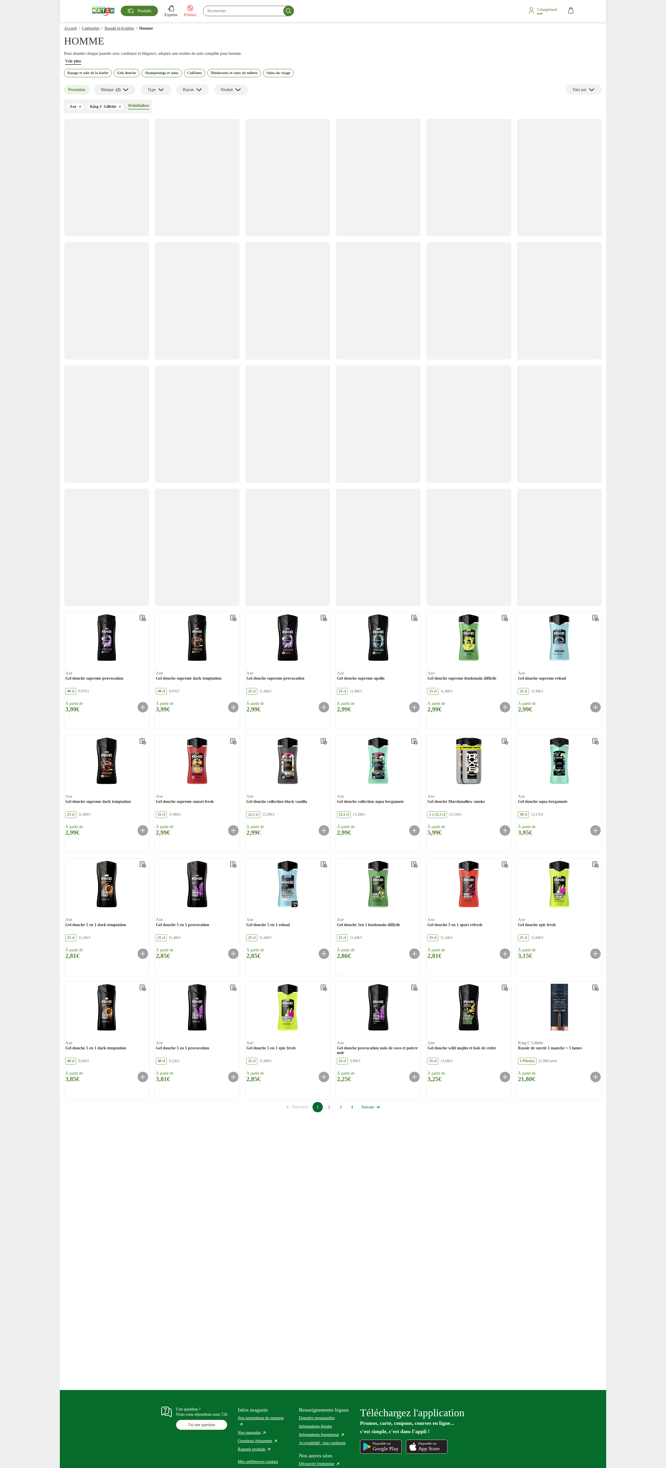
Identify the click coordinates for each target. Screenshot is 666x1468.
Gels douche (126, 73)
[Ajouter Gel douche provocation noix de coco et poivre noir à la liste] (414, 988)
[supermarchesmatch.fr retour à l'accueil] (103, 11)
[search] (248, 11)
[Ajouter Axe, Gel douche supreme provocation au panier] (143, 707)
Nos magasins (252, 1432)
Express (170, 14)
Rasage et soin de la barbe (87, 73)
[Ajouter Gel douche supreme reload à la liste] (595, 618)
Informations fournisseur (322, 1434)
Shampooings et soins (161, 73)
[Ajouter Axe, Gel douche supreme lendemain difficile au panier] (505, 707)
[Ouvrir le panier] (571, 11)
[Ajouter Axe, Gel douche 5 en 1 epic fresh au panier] (324, 1077)
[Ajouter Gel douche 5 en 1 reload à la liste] (324, 864)
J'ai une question (201, 1424)
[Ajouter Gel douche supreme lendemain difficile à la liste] (505, 618)
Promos (190, 14)
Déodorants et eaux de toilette (234, 73)
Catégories (90, 28)
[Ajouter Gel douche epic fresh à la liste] (595, 864)
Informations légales (315, 1426)
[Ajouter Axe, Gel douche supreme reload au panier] (595, 707)
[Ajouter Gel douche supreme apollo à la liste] (414, 618)
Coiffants (194, 73)
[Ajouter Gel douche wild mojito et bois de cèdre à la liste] (505, 988)
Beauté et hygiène (119, 28)
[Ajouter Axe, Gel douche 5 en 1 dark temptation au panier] (143, 954)
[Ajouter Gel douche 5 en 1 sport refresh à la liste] (505, 864)
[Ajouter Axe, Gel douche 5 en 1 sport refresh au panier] (505, 954)
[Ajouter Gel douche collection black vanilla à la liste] (324, 741)
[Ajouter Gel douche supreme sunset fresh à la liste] (233, 741)
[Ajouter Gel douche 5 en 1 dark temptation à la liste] (143, 864)
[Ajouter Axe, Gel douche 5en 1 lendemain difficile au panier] (414, 954)
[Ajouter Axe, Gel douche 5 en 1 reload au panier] (324, 954)
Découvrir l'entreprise (319, 1463)
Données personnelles (317, 1418)
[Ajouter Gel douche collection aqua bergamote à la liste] (414, 741)
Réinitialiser (138, 105)
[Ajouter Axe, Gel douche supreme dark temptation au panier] (233, 707)
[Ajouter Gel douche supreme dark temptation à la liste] (233, 618)
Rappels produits (254, 1449)
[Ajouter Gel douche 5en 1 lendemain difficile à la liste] (414, 864)
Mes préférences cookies (258, 1461)
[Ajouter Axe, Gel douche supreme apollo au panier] (414, 707)
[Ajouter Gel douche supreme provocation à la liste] (143, 618)
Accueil (70, 28)
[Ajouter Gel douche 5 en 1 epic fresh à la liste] (324, 988)
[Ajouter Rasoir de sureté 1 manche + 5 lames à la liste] (595, 988)
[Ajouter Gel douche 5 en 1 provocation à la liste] (233, 864)
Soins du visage (278, 73)
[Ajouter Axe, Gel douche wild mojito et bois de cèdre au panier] (505, 1077)
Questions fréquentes (258, 1441)
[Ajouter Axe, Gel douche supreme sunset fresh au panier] (233, 830)
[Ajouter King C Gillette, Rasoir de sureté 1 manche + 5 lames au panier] (595, 1077)
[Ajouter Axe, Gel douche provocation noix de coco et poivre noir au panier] (414, 1077)
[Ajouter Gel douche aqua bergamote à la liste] (595, 741)
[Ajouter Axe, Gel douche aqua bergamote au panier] (595, 830)
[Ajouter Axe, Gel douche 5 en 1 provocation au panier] (233, 954)
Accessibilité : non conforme (322, 1443)
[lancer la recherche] (288, 11)
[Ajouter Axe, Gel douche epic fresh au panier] (595, 954)
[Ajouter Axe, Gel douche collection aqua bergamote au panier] (414, 830)
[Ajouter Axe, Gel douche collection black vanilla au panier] (324, 830)
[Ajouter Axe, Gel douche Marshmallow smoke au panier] (505, 830)
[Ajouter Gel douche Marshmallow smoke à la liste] (505, 741)
